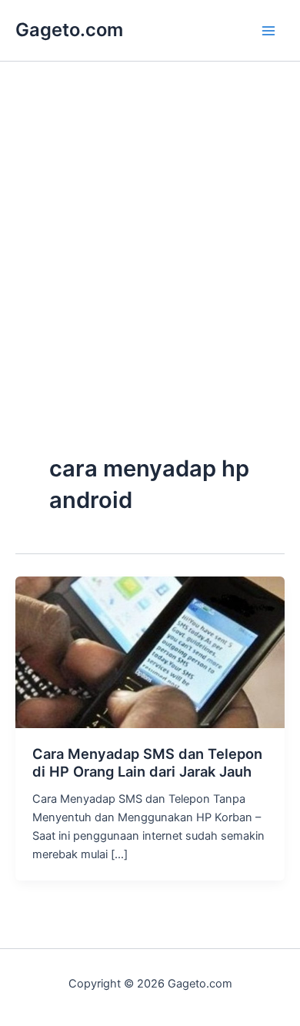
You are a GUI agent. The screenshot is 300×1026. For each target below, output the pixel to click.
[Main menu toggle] (268, 31)
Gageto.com (69, 29)
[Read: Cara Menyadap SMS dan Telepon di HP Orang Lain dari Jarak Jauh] (150, 651)
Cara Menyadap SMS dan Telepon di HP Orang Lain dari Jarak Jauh (147, 762)
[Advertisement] (150, 290)
